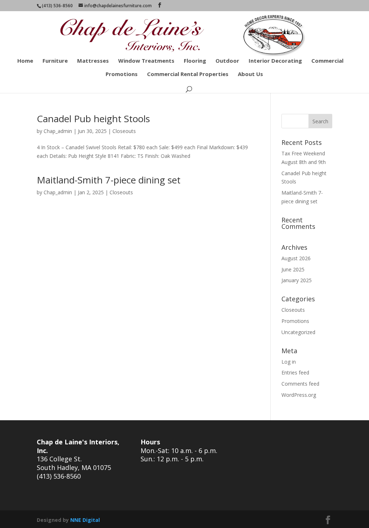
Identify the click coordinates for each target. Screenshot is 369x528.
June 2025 (292, 269)
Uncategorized (298, 332)
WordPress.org (298, 394)
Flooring (195, 61)
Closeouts (124, 131)
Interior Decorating (275, 61)
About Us (250, 74)
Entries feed (295, 372)
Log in (288, 361)
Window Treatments (146, 61)
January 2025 (296, 280)
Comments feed (300, 383)
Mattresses (93, 61)
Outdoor (227, 61)
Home (25, 61)
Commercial (327, 61)
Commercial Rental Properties (187, 74)
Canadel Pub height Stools (93, 118)
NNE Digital (85, 519)
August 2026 (296, 258)
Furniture (55, 61)
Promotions (122, 74)
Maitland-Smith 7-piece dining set (109, 179)
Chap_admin (58, 131)
